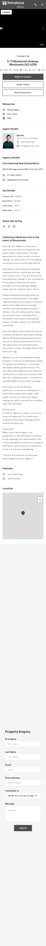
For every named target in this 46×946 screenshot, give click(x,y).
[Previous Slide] (2, 28)
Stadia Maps (19, 538)
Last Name (10, 752)
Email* (8, 765)
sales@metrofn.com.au (18, 179)
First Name (10, 739)
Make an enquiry (23, 76)
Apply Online (23, 84)
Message (9, 803)
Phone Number (12, 777)
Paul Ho (20, 135)
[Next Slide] (43, 28)
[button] (23, 28)
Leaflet (13, 538)
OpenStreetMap (34, 538)
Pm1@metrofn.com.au (31, 146)
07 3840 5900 (14, 175)
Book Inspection (23, 92)
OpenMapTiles (26, 538)
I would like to (12, 790)
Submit (23, 828)
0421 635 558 (27, 142)
